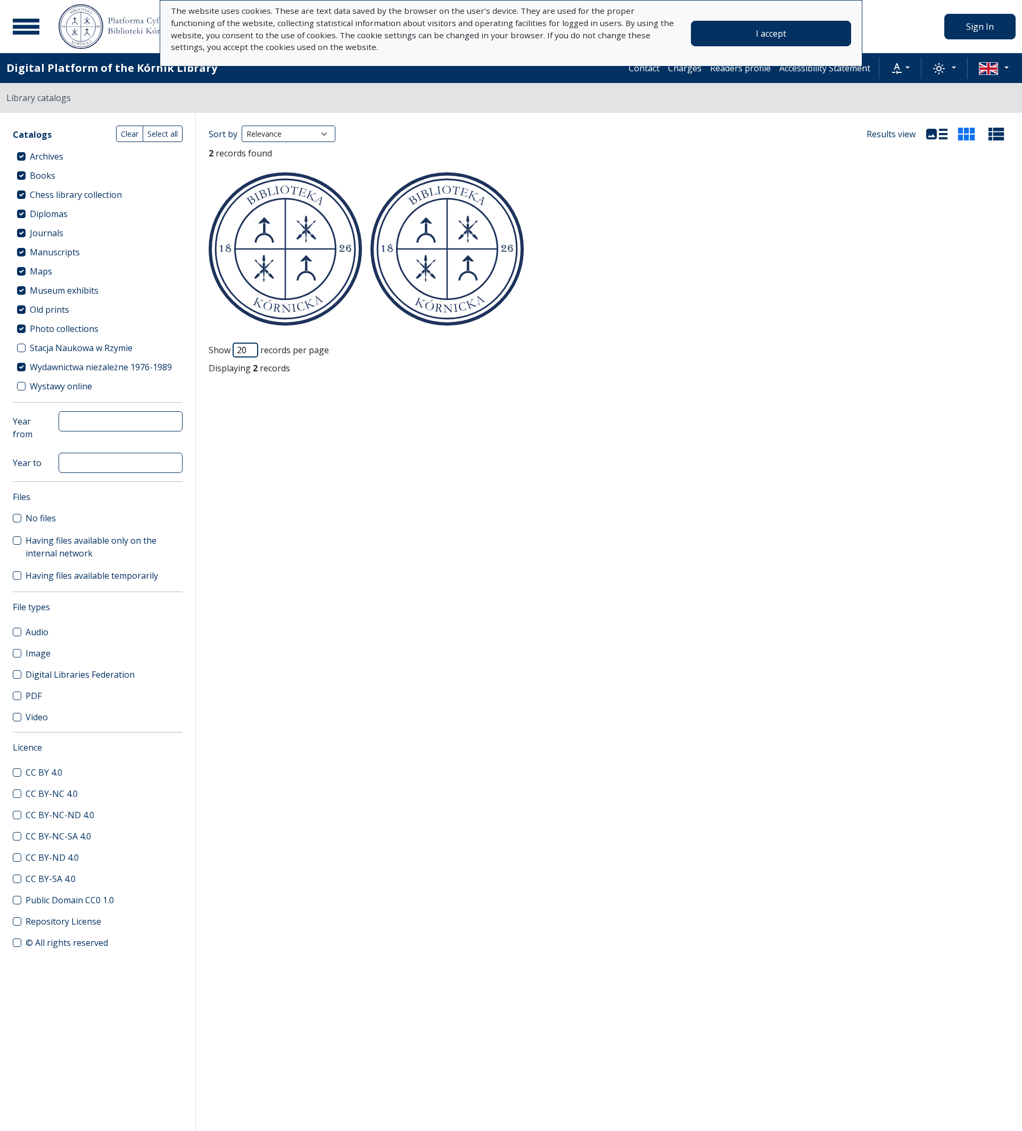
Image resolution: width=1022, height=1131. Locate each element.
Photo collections (64, 329)
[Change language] (994, 68)
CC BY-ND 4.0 (52, 857)
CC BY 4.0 (44, 772)
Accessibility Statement (824, 68)
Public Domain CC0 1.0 (70, 900)
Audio (37, 632)
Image (38, 653)
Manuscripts (55, 252)
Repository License (63, 921)
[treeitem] (98, 156)
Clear (129, 134)
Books (42, 175)
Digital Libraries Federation (80, 674)
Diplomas (49, 214)
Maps (41, 271)
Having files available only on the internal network (91, 547)
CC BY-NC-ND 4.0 (60, 815)
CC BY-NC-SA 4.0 (58, 836)
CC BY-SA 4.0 (51, 879)
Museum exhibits (64, 290)
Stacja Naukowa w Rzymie (81, 348)
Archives (46, 156)
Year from (22, 427)
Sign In (980, 26)
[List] (937, 134)
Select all (162, 134)
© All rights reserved (67, 943)
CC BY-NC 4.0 (52, 794)
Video (37, 717)
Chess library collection (76, 195)
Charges (685, 68)
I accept (771, 33)
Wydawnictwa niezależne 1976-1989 (101, 367)
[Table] (996, 134)
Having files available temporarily (92, 575)
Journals (46, 233)
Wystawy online (61, 386)
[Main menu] (26, 26)
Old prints (49, 309)
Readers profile (740, 68)
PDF (34, 696)
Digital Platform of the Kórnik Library (111, 68)
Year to (27, 463)
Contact (644, 68)
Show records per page (269, 350)
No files (41, 518)
